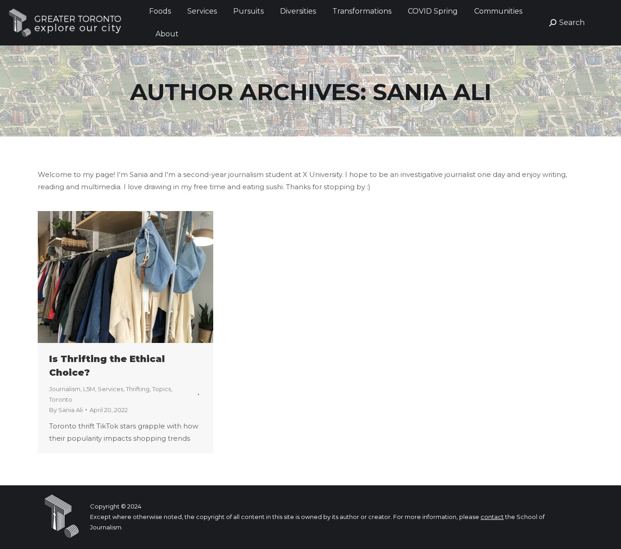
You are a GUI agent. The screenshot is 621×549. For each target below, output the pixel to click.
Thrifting (138, 389)
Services (110, 389)
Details (138, 277)
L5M (89, 389)
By (66, 409)
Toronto (60, 399)
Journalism (64, 389)
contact (492, 516)
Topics (161, 389)
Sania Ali (432, 92)
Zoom (113, 277)
